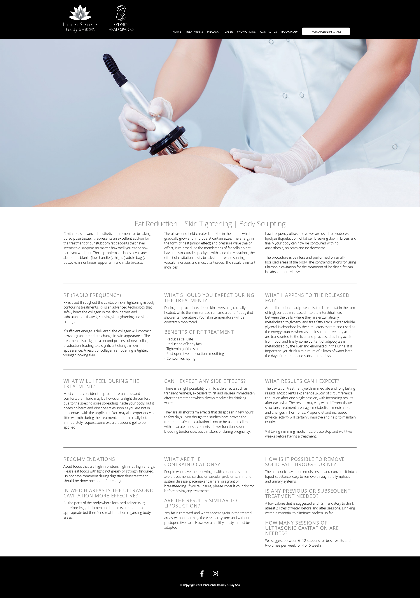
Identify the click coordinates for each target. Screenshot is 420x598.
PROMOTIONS (246, 31)
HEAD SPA (213, 31)
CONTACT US (268, 31)
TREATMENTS (194, 31)
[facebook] (203, 573)
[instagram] (216, 573)
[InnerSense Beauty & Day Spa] (98, 30)
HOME (177, 31)
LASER (229, 31)
